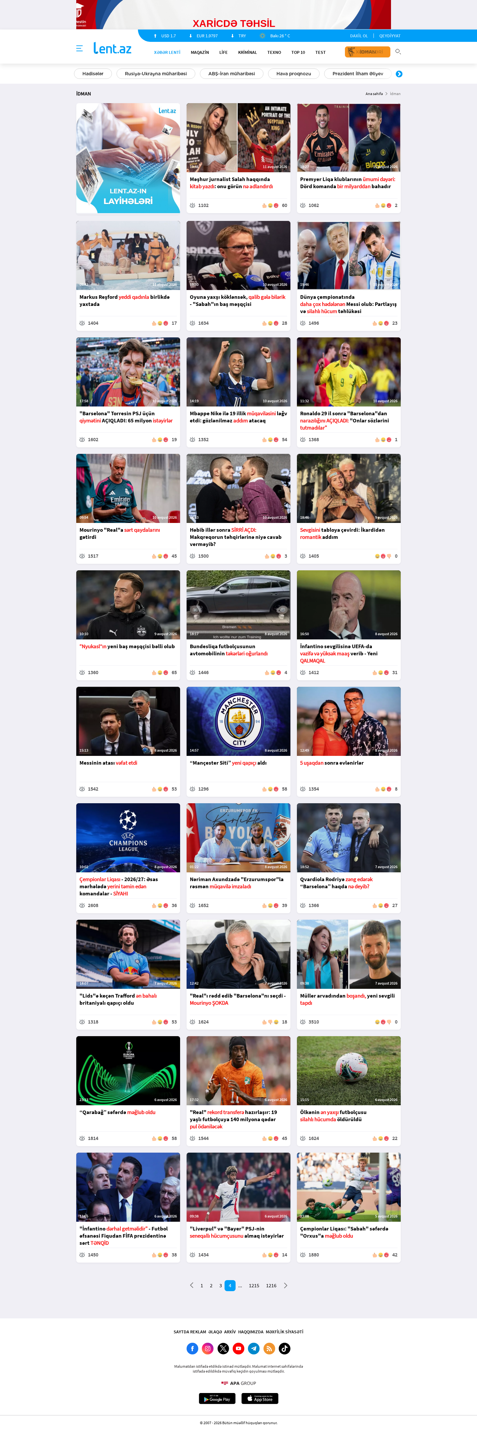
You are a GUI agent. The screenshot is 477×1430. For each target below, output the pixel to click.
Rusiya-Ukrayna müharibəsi (156, 73)
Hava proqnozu (293, 73)
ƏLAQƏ (215, 1332)
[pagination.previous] (192, 1286)
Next (399, 74)
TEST (320, 52)
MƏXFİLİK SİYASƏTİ (284, 1332)
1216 (271, 1285)
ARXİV (230, 1332)
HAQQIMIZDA (250, 1332)
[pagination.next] (286, 1286)
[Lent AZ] (112, 48)
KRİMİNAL (247, 52)
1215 (254, 1285)
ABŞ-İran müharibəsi (231, 73)
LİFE (223, 52)
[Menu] (79, 48)
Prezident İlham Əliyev (358, 73)
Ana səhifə (374, 93)
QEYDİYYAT (390, 36)
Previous (78, 74)
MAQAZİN (200, 52)
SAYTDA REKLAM (190, 1332)
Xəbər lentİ (167, 52)
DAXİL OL (359, 36)
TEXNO (274, 52)
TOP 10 (298, 52)
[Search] (398, 51)
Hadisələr (93, 73)
